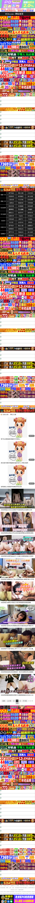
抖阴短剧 (20, 235)
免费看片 (3, 233)
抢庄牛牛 (20, 212)
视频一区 (3, 194)
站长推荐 (3, 207)
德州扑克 (30, 212)
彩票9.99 (11, 216)
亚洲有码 (11, 196)
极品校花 (11, 235)
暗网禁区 (11, 229)
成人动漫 (30, 196)
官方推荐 (3, 214)
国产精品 (11, 193)
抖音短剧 (11, 219)
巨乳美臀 (30, 199)
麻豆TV (21, 219)
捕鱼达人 (11, 212)
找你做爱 (30, 206)
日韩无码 (30, 235)
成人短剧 (30, 232)
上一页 (9, 701)
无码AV (3, 220)
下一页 (25, 701)
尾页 (17, 703)
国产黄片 (11, 225)
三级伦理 (11, 199)
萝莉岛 (30, 222)
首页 (4, 701)
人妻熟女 (11, 203)
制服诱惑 (30, 229)
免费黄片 (30, 225)
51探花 (30, 219)
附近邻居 (11, 206)
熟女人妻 (20, 225)
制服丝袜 (20, 203)
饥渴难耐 (20, 206)
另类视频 (30, 203)
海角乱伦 (20, 229)
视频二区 (3, 201)
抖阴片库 (3, 227)
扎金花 (21, 216)
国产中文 (11, 232)
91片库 (11, 222)
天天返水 (30, 216)
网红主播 (20, 193)
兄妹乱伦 (20, 232)
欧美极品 (20, 196)
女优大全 (20, 222)
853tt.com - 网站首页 (14, 14)
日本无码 (30, 193)
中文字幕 (20, 199)
